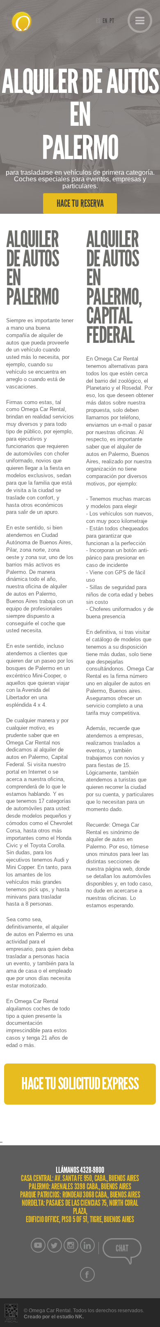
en (105, 21)
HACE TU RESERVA (80, 203)
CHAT (122, 1248)
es (98, 21)
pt (112, 21)
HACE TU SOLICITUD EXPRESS (79, 1084)
